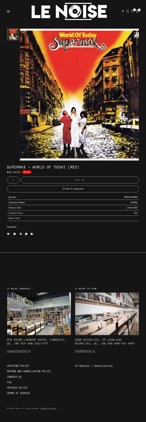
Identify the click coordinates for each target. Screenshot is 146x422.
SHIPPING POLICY (18, 365)
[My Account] (123, 11)
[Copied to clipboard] (32, 234)
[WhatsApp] (27, 234)
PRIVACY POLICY (17, 387)
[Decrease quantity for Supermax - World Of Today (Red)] (9, 180)
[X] (15, 234)
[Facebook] (9, 234)
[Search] (127, 11)
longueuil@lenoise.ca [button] (18, 351)
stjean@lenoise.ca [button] (85, 351)
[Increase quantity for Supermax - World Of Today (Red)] (17, 180)
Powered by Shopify (48, 408)
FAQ (9, 382)
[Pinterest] (21, 234)
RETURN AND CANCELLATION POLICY (29, 371)
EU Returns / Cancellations (94, 365)
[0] (137, 11)
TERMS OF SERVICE (18, 393)
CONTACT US (14, 376)
